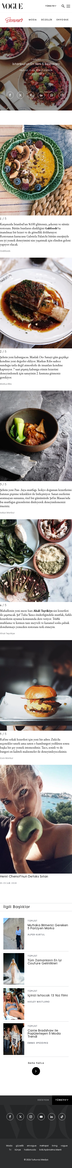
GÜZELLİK (46, 20)
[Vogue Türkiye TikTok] (61, 1116)
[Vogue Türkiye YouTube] (41, 1116)
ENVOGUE (63, 20)
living (54, 1146)
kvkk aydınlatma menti (50, 1150)
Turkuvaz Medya (39, 1160)
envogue (31, 1146)
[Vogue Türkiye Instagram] (30, 1116)
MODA (33, 20)
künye (18, 1150)
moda (9, 1146)
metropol (44, 1146)
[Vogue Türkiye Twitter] (20, 1116)
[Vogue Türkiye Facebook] (10, 1116)
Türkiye (60, 1100)
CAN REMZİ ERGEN (41, 71)
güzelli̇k (20, 1146)
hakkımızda (30, 1150)
